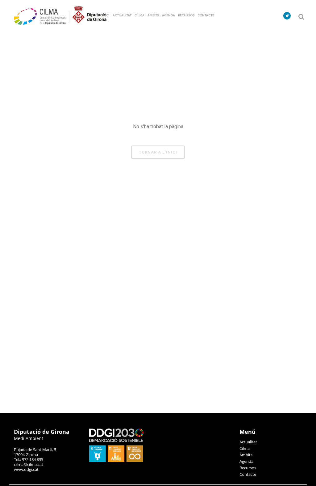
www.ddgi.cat (26, 469)
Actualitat (248, 442)
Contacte (247, 474)
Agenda (246, 461)
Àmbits (245, 455)
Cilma (244, 448)
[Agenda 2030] (116, 460)
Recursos (247, 468)
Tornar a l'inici (158, 152)
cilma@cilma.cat (28, 464)
